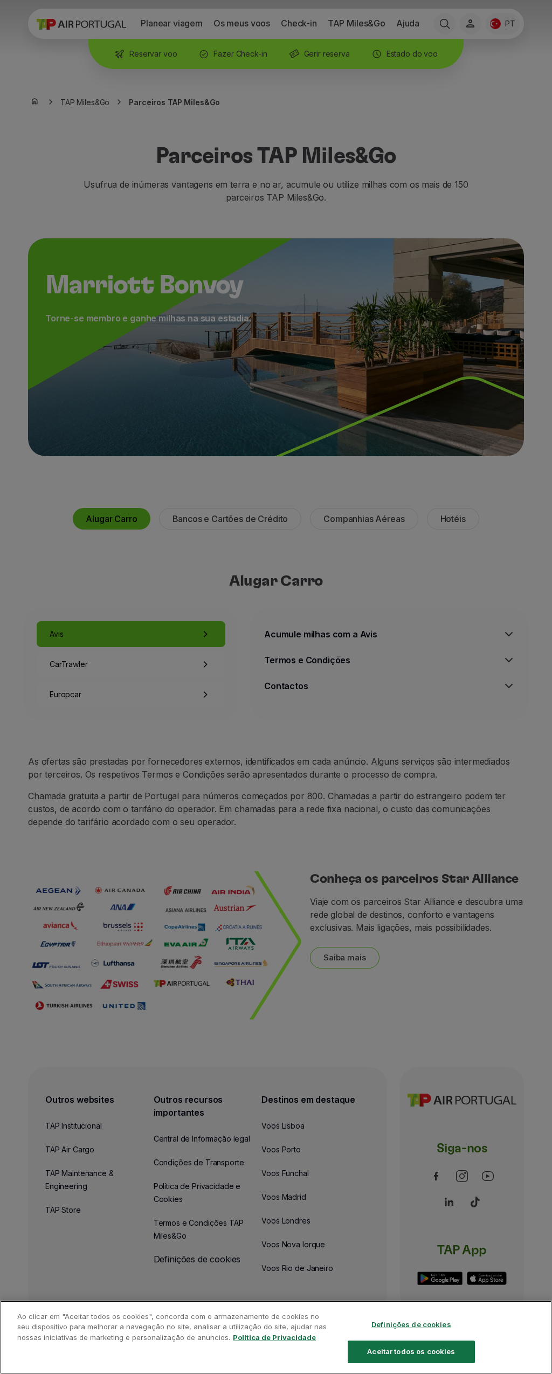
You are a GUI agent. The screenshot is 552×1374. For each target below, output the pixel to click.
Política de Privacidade (274, 1337)
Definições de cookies (411, 1324)
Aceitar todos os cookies (411, 1351)
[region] (276, 1337)
